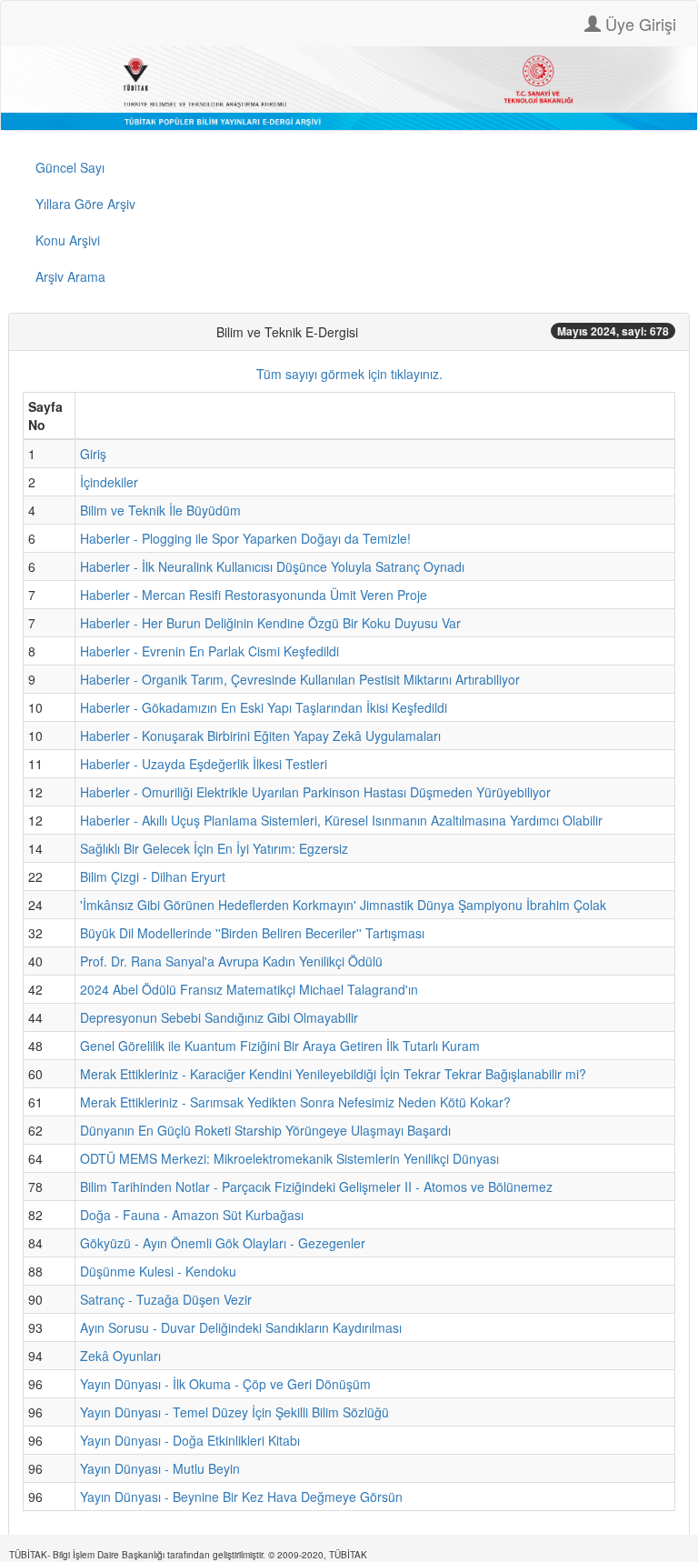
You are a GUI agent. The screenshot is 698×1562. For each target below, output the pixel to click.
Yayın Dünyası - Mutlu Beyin (160, 1468)
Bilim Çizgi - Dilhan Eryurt (152, 876)
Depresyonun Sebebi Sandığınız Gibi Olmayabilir (219, 1017)
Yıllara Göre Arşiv (85, 204)
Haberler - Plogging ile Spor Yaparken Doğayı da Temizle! (245, 538)
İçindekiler (109, 482)
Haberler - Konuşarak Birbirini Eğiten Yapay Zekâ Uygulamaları (260, 735)
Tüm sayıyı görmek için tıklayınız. (349, 374)
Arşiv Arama (70, 276)
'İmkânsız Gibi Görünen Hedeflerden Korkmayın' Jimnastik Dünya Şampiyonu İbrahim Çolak (343, 905)
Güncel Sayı (70, 167)
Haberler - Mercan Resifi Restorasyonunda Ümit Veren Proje (253, 595)
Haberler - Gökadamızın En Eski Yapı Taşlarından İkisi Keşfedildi (263, 707)
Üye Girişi (638, 23)
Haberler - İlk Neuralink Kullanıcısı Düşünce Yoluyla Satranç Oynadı (272, 566)
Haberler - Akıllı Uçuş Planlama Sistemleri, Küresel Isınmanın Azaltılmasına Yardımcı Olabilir (341, 820)
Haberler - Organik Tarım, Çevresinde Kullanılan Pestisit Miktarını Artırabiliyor (300, 679)
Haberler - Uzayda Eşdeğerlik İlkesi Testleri (203, 764)
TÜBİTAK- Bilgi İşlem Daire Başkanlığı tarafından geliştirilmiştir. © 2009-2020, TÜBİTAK (188, 1554)
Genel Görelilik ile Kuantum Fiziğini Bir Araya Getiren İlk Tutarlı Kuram (280, 1045)
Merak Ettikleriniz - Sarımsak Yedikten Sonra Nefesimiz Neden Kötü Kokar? (295, 1102)
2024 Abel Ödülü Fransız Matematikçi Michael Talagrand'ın (249, 989)
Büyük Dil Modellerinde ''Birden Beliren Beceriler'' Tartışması (252, 933)
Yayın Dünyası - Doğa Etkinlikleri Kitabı (190, 1440)
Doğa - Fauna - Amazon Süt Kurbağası (192, 1215)
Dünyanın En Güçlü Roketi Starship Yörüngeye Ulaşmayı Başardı (265, 1130)
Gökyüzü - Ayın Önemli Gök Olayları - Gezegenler (222, 1243)
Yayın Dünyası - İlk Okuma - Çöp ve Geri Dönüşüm (225, 1384)
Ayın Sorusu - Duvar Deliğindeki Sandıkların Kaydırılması (241, 1327)
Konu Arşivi (67, 240)
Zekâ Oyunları (120, 1356)
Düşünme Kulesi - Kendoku (158, 1271)
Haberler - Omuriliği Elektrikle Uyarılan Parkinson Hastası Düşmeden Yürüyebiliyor (315, 792)
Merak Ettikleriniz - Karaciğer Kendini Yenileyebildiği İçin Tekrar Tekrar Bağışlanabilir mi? (333, 1074)
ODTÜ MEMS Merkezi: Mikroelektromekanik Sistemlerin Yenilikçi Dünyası (289, 1158)
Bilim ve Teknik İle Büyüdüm (160, 510)
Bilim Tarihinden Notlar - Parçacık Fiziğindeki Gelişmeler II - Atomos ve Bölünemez (316, 1186)
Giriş (93, 454)
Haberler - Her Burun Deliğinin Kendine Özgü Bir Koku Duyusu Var (270, 623)
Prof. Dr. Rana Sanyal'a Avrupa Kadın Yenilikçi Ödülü (231, 961)
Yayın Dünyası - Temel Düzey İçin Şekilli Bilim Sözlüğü (234, 1412)
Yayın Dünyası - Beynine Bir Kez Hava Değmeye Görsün (241, 1496)
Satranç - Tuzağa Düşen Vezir (166, 1299)
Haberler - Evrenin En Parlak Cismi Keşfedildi (209, 651)
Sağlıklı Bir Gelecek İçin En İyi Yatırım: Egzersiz (214, 848)
